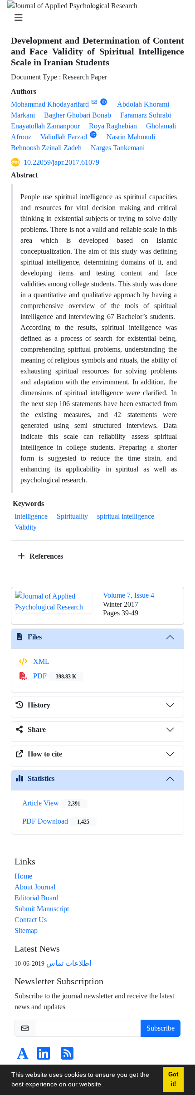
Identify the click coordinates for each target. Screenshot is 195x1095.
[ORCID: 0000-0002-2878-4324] (103, 101)
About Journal (35, 887)
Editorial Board (36, 898)
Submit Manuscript (42, 908)
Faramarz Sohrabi (145, 115)
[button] (106, 1085)
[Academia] (23, 1056)
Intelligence (31, 516)
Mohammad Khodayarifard (50, 104)
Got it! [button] (173, 1079)
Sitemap (26, 930)
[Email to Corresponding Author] (94, 101)
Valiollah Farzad (63, 137)
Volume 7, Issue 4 (128, 595)
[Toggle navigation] (94, 18)
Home (23, 876)
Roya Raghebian (113, 126)
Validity (26, 527)
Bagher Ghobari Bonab (77, 115)
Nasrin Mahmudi (131, 137)
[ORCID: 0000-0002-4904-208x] (93, 134)
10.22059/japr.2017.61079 (61, 162)
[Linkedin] (43, 1056)
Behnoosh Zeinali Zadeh (46, 147)
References (45, 556)
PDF (53, 676)
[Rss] (67, 1056)
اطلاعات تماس (68, 963)
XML (40, 661)
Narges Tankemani (118, 147)
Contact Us (31, 919)
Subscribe (160, 1028)
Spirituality (72, 516)
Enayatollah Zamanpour (45, 126)
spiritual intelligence (125, 516)
